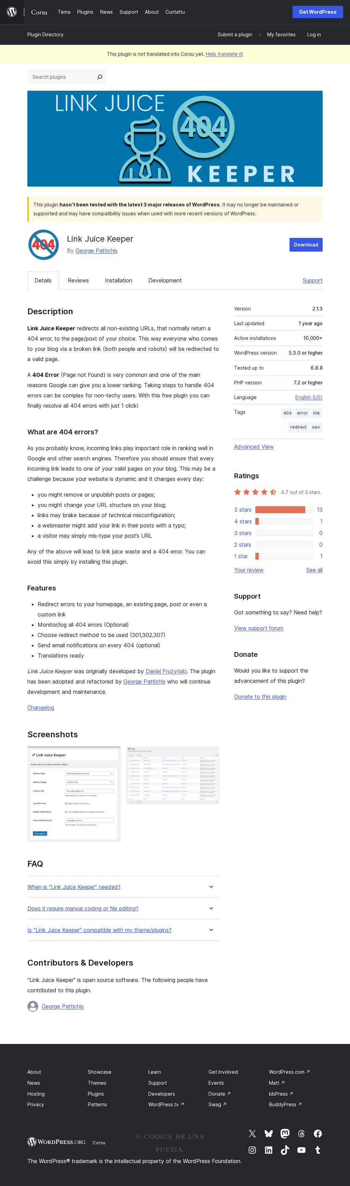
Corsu (99, 1142)
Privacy (35, 1104)
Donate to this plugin (260, 696)
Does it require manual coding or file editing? (82, 908)
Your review (249, 569)
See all (314, 569)
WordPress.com (289, 1072)
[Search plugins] (100, 77)
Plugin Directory (45, 34)
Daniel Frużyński (166, 671)
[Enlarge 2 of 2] (210, 755)
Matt (277, 1083)
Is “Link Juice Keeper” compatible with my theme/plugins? (99, 930)
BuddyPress (285, 1104)
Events (216, 1083)
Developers (161, 1094)
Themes (97, 1083)
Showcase (99, 1072)
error (302, 413)
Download (306, 244)
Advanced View (254, 446)
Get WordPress (318, 12)
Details (43, 280)
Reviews (78, 280)
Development (165, 280)
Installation (118, 280)
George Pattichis (97, 250)
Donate (219, 1094)
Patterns (97, 1104)
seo (316, 427)
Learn (154, 1072)
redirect (298, 427)
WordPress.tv (166, 1104)
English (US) (309, 397)
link (316, 413)
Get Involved (223, 1072)
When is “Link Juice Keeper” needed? (74, 887)
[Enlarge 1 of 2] (111, 755)
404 (287, 413)
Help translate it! (224, 54)
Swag (217, 1104)
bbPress (281, 1094)
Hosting (36, 1094)
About (34, 1072)
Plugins (96, 1094)
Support (313, 280)
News (33, 1083)
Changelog (40, 707)
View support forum (258, 628)
